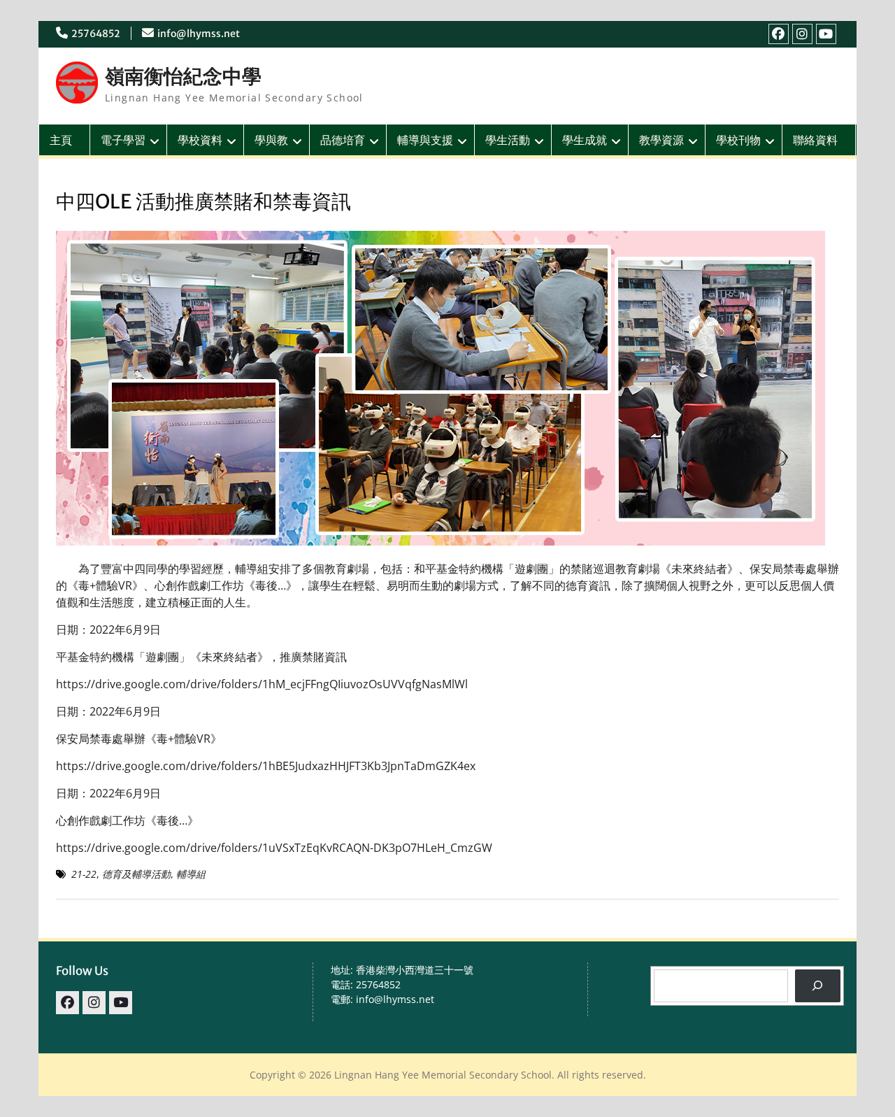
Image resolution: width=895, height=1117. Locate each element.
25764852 (95, 33)
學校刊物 (738, 140)
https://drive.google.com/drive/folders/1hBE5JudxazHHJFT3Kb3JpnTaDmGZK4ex (265, 766)
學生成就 (584, 140)
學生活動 (507, 140)
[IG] (802, 34)
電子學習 (123, 140)
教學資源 (661, 140)
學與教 (271, 140)
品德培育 (342, 140)
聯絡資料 (815, 140)
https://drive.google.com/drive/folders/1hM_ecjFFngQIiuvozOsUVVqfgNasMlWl (262, 684)
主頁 (61, 140)
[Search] (817, 985)
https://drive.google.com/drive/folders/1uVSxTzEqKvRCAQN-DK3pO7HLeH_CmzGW (274, 847)
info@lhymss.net (198, 33)
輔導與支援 (425, 140)
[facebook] (778, 34)
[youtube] (826, 34)
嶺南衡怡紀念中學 (183, 76)
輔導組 (191, 874)
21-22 (83, 874)
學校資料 (200, 140)
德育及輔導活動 (136, 874)
